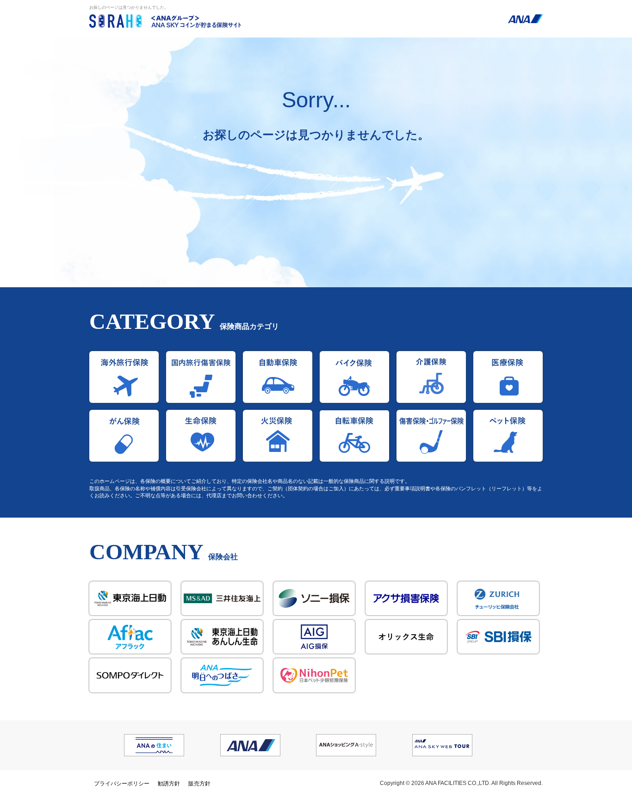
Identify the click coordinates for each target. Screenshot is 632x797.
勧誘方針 (169, 783)
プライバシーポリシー (121, 783)
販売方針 (199, 783)
